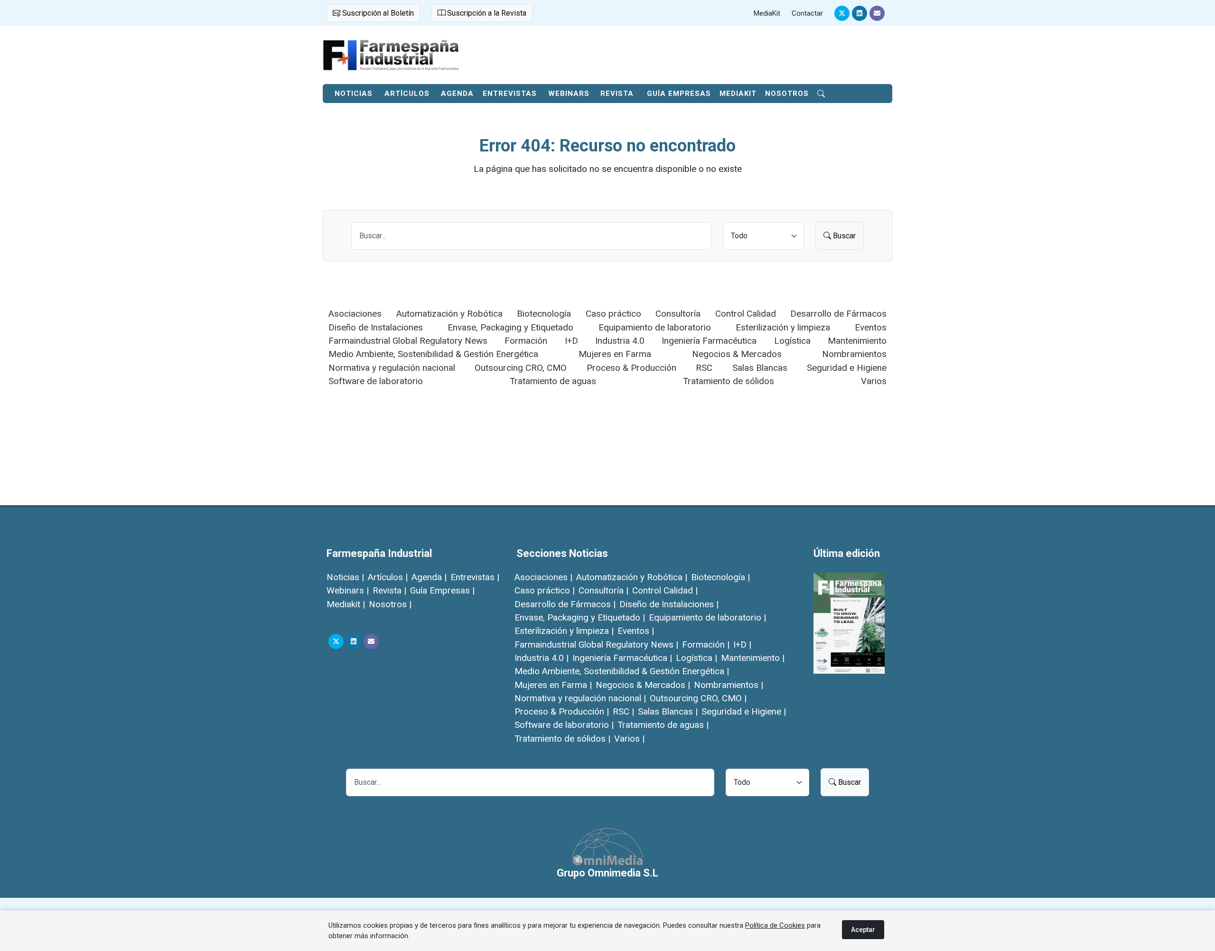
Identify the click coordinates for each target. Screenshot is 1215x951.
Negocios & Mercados (737, 353)
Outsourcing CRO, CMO (521, 367)
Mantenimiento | (753, 657)
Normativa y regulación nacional (391, 367)
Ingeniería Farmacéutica (709, 340)
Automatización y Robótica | (631, 577)
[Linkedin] (859, 13)
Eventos (871, 327)
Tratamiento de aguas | (663, 724)
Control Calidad (745, 313)
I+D (571, 340)
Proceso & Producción (631, 367)
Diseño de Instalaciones (375, 327)
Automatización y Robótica (449, 313)
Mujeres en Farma (615, 353)
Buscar (843, 235)
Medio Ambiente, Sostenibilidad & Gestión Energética (433, 353)
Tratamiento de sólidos (728, 381)
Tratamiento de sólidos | (562, 738)
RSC (704, 367)
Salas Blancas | (668, 711)
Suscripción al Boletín (377, 13)
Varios (874, 381)
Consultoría (678, 313)
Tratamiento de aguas (553, 381)
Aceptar (863, 929)
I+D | (742, 644)
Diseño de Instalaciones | (669, 604)
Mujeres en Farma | (553, 684)
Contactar (807, 13)
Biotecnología (544, 313)
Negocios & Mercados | (643, 684)
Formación (526, 340)
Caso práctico (613, 313)
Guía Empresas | (442, 590)
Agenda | (429, 577)
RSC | (623, 711)
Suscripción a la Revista (485, 13)
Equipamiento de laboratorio (654, 327)
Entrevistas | (474, 577)
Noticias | (345, 577)
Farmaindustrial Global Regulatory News (407, 340)
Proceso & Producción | (561, 711)
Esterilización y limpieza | (564, 630)
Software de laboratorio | (564, 724)
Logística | (696, 657)
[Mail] (877, 13)
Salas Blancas (759, 367)
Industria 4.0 (620, 340)
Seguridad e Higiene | (743, 711)
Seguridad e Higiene (847, 367)
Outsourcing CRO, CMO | (698, 698)
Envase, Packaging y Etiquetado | (579, 617)
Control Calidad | (665, 590)
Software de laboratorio (375, 381)
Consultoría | (603, 590)
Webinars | (348, 590)
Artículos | (388, 577)
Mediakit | (346, 604)
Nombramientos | (728, 684)
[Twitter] (842, 13)
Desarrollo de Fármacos (838, 313)
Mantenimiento (857, 340)
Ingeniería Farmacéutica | (622, 657)
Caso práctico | (544, 590)
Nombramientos (854, 353)
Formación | (705, 644)
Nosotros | (390, 604)
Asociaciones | (543, 577)
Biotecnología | (720, 577)
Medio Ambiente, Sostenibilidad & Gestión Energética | (621, 671)
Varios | (629, 738)
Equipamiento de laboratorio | (707, 617)
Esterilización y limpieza (783, 327)
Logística (792, 340)
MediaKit (767, 13)
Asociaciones (355, 313)
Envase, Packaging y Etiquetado (510, 327)
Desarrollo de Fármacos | (565, 604)
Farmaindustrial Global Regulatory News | (596, 644)
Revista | (389, 590)
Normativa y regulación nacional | (580, 698)
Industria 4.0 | (541, 657)
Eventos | (635, 630)
